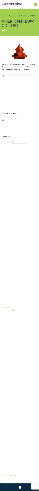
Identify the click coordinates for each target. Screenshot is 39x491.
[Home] (12, 4)
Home (4, 16)
